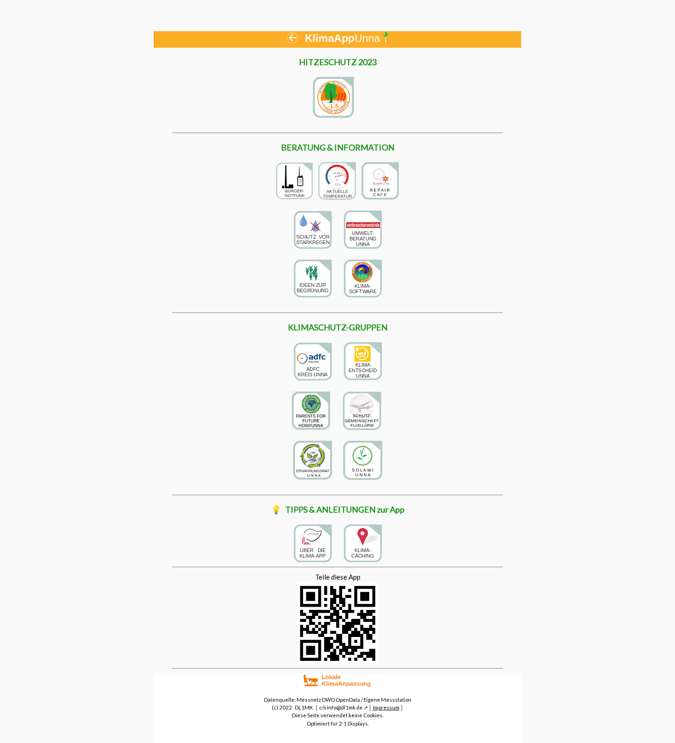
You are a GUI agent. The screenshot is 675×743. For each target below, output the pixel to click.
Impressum (386, 707)
